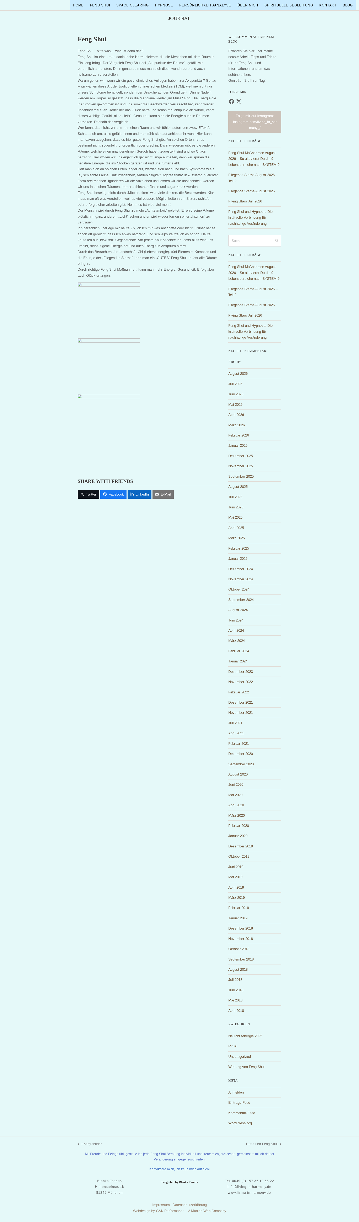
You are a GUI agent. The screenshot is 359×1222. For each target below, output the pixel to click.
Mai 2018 (235, 1000)
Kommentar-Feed (241, 1113)
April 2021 (236, 733)
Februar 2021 (238, 743)
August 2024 (238, 610)
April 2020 (236, 805)
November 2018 (240, 939)
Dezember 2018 (240, 928)
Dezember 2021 (240, 702)
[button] (88, 494)
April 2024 (236, 630)
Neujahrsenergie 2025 (245, 1036)
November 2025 (240, 466)
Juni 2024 (235, 620)
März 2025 (236, 538)
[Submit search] (276, 241)
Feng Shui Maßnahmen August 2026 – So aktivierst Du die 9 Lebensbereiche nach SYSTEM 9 (253, 159)
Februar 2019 (238, 908)
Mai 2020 (235, 795)
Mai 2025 (235, 517)
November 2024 (240, 579)
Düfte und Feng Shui (262, 1144)
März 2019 (236, 897)
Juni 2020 (235, 784)
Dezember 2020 (240, 754)
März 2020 (236, 815)
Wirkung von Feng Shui (246, 1067)
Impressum (161, 1205)
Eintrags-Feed (239, 1102)
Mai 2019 (235, 877)
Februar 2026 (238, 435)
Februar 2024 (238, 651)
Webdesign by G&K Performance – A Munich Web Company (179, 1211)
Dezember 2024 (240, 569)
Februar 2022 (238, 692)
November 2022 (240, 682)
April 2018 (236, 1011)
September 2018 (241, 959)
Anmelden (236, 1092)
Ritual (232, 1046)
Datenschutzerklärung (190, 1205)
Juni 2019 (235, 867)
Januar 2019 (237, 918)
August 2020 (238, 774)
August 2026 (238, 373)
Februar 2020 (238, 826)
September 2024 (241, 600)
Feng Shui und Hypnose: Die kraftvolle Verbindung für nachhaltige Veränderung (250, 218)
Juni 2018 (235, 990)
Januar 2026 (237, 445)
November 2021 (240, 712)
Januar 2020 (237, 836)
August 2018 (238, 969)
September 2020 (241, 764)
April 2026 (236, 415)
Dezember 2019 (240, 846)
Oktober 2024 (238, 589)
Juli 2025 (235, 497)
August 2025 (238, 487)
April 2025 (236, 528)
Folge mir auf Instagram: (255, 122)
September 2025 (241, 476)
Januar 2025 (237, 558)
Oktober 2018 (238, 949)
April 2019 (236, 887)
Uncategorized (239, 1056)
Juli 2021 (235, 723)
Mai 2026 (235, 404)
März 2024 (236, 641)
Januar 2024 (237, 661)
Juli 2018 (235, 980)
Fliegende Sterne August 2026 (251, 191)
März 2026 (236, 425)
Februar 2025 (238, 548)
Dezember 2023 (240, 672)
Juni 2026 (235, 394)
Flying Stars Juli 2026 (245, 201)
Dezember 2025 (240, 456)
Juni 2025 (235, 507)
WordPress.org (240, 1123)
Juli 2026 (235, 384)
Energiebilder (90, 1144)
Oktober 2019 (238, 856)
